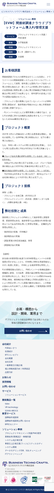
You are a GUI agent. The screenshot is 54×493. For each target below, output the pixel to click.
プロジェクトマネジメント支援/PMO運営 (23, 433)
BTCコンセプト (12, 355)
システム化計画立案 (13, 440)
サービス (6, 391)
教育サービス (9, 413)
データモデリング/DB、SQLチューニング (23, 450)
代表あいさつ (11, 348)
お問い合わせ (25, 330)
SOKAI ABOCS (11, 410)
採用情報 (6, 382)
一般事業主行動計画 (13, 365)
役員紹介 (9, 351)
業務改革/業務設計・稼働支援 (18, 436)
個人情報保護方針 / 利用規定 (17, 368)
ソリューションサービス (15, 395)
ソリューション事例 (12, 429)
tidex (7, 403)
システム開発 (11, 447)
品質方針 (9, 372)
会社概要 (9, 358)
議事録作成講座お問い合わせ (17, 421)
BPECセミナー (11, 424)
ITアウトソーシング (13, 454)
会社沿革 (9, 362)
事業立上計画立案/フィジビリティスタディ (24, 443)
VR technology (11, 407)
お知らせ (6, 377)
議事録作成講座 (12, 417)
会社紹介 (6, 344)
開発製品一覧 (9, 400)
